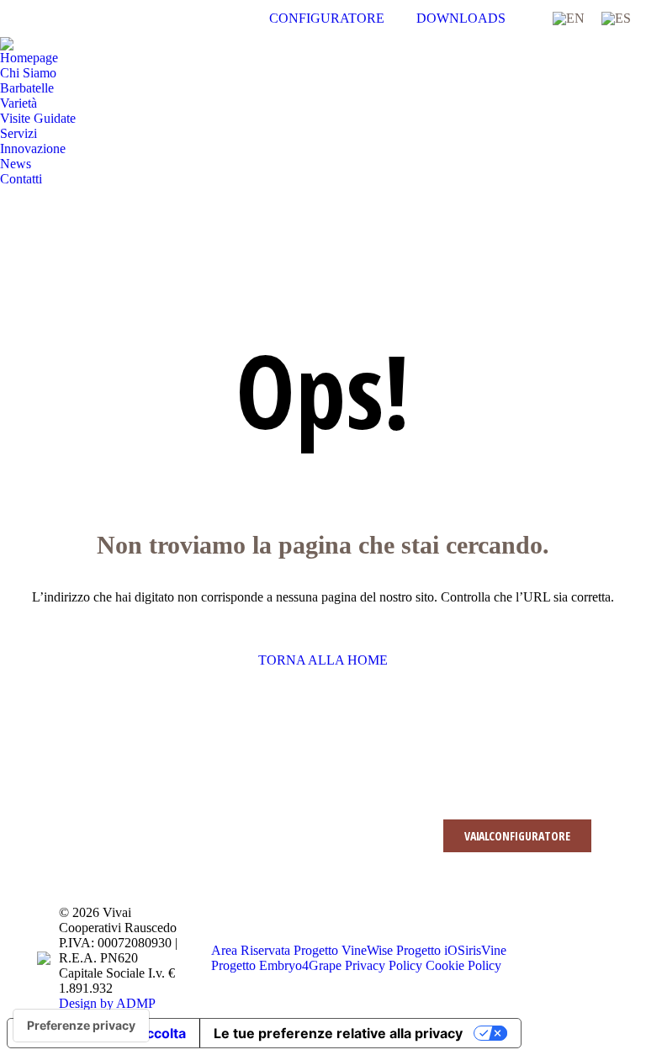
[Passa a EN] (568, 18)
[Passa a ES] (616, 18)
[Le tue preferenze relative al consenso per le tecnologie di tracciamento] (81, 1026)
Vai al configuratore (517, 836)
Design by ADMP (107, 1003)
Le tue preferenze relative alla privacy (338, 1033)
